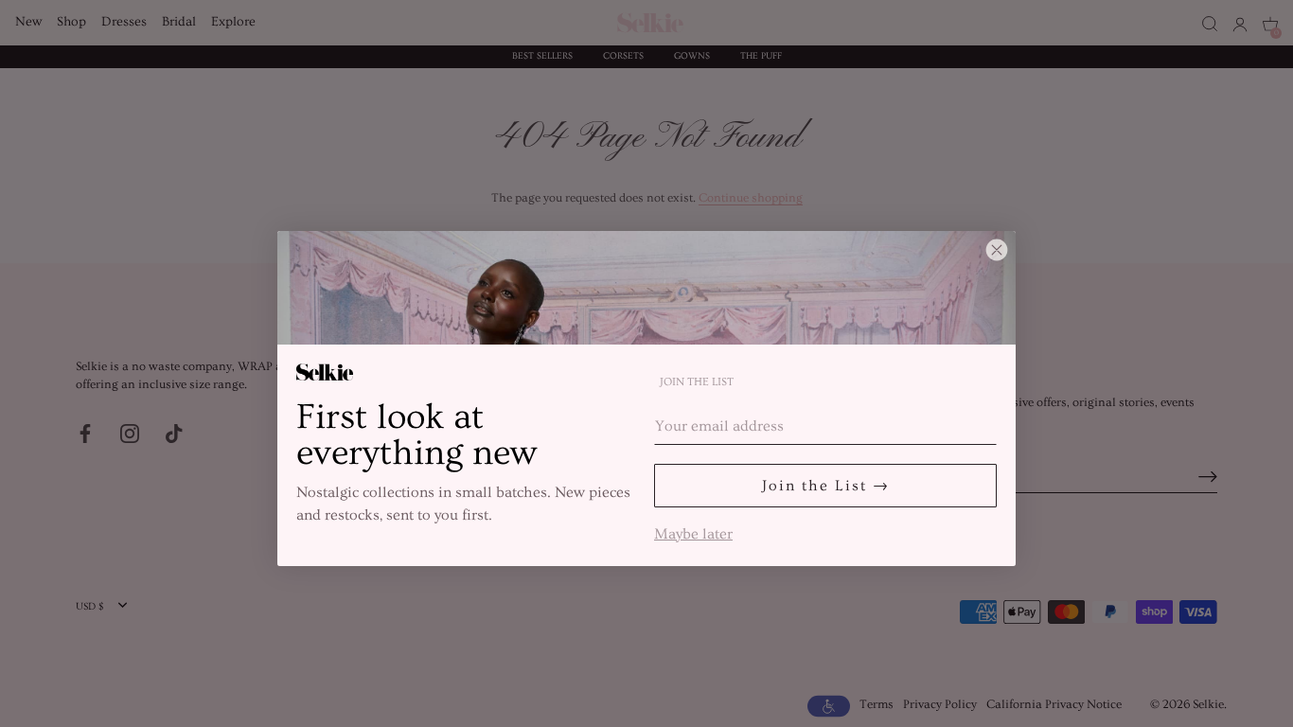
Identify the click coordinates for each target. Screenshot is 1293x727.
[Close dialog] (996, 250)
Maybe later (693, 532)
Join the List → (826, 485)
